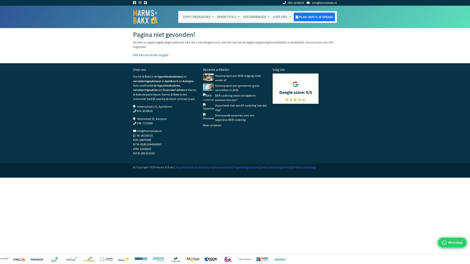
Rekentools (227, 17)
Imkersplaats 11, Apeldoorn (154, 106)
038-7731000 (145, 123)
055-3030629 (296, 3)
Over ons (280, 17)
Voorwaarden (222, 167)
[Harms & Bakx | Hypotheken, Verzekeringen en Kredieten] (147, 17)
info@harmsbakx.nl (324, 3)
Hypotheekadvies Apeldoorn (194, 167)
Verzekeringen (255, 17)
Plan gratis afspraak (316, 17)
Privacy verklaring (304, 167)
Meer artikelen (212, 125)
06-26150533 (145, 135)
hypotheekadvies (168, 85)
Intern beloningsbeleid (276, 167)
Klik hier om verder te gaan (150, 55)
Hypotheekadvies (197, 17)
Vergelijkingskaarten (246, 167)
